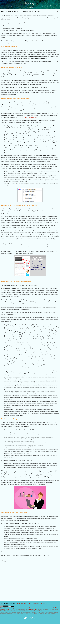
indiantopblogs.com (32, 609)
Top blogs (30, 3)
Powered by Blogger (31, 618)
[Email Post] (5, 562)
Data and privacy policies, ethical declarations (35, 603)
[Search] (58, 3)
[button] (58, 12)
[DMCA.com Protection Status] (4, 606)
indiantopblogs (10, 608)
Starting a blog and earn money (29, 117)
